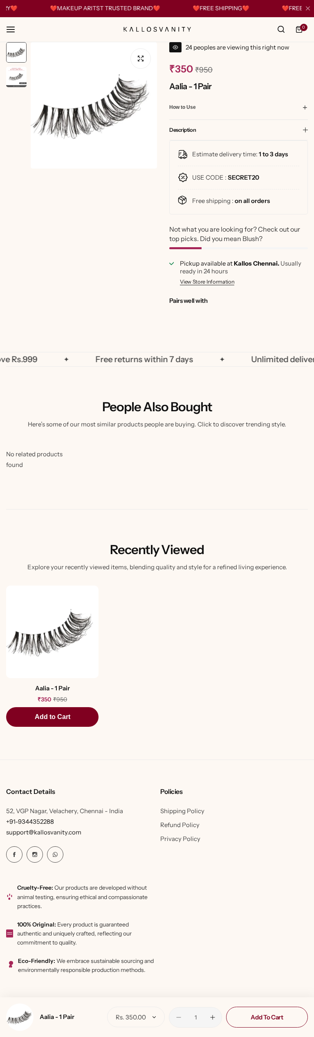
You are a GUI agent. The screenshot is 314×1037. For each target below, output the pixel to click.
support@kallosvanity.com (43, 832)
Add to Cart (52, 716)
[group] (94, 105)
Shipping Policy (182, 811)
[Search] (281, 29)
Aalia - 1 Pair (57, 1017)
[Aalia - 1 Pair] (20, 1017)
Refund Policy (180, 825)
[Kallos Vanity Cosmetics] (157, 29)
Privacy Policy (180, 839)
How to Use (182, 107)
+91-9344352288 (30, 821)
